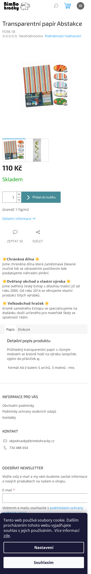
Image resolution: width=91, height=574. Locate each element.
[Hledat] (56, 6)
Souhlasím (44, 562)
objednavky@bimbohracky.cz (32, 441)
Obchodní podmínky (18, 405)
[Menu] (80, 6)
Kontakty (9, 417)
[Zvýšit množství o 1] (19, 194)
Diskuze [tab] (24, 329)
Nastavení (43, 547)
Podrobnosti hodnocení (63, 36)
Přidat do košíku (44, 197)
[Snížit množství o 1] (19, 200)
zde (7, 535)
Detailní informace (16, 218)
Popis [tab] (10, 329)
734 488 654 (18, 447)
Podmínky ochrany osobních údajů (29, 411)
